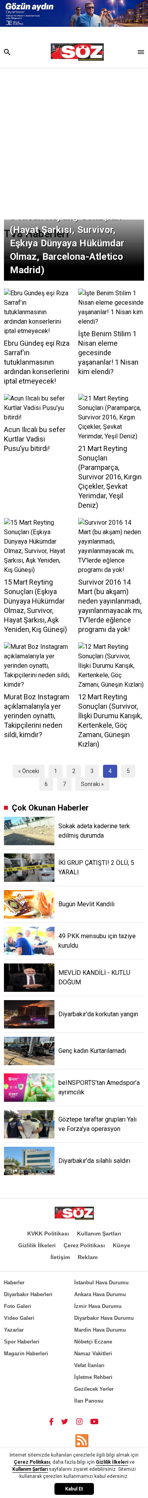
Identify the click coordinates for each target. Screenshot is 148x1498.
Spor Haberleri (21, 1342)
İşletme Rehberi (93, 1377)
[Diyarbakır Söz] (77, 52)
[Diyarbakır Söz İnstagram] (79, 1421)
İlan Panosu (88, 1401)
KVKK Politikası (48, 1233)
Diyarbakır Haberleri (28, 1294)
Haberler (14, 1283)
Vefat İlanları (89, 1365)
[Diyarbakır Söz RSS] (81, 1440)
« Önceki (28, 771)
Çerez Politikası (84, 1245)
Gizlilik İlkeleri (37, 1245)
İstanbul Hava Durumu (101, 1283)
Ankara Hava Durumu (100, 1294)
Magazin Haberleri (26, 1353)
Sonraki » (92, 784)
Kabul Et (74, 1489)
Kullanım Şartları (99, 1233)
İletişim (60, 1257)
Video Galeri (19, 1318)
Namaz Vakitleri (93, 1353)
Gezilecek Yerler (94, 1389)
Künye (121, 1245)
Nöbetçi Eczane (93, 1342)
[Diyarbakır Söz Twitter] (64, 1421)
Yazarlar (14, 1330)
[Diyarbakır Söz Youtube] (94, 1421)
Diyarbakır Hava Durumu (104, 1318)
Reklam (87, 1257)
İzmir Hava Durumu (98, 1306)
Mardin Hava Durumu (100, 1330)
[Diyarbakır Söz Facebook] (51, 1421)
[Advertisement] (74, 146)
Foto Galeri (17, 1306)
